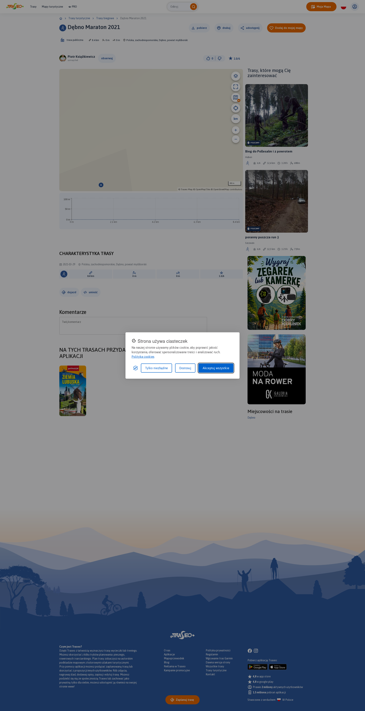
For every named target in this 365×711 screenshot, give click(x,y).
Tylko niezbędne (156, 368)
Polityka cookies (143, 356)
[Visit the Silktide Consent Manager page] (135, 368)
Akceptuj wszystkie (216, 368)
